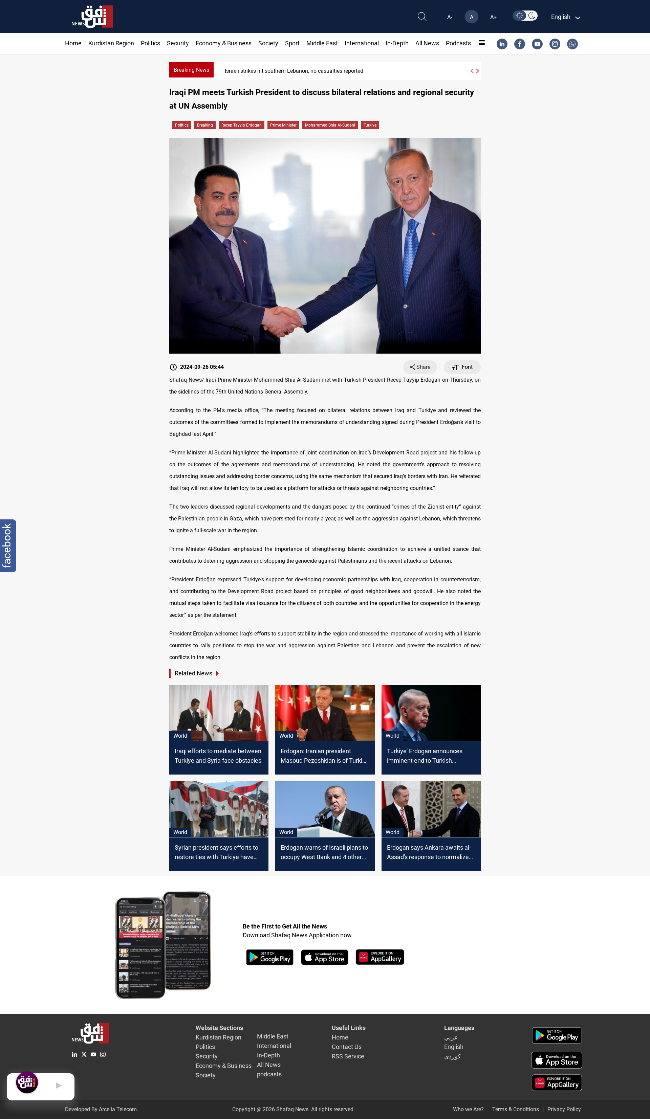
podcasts (458, 43)
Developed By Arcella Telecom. (101, 1109)
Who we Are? (468, 1109)
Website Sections (219, 1027)
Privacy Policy (564, 1109)
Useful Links (349, 1027)
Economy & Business (224, 43)
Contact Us (347, 1046)
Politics (150, 43)
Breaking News (191, 70)
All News (427, 43)
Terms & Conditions (515, 1109)
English (453, 1046)
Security (178, 43)
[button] (472, 71)
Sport (292, 43)
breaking (205, 125)
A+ (493, 17)
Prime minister (283, 125)
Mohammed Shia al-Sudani (330, 125)
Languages (459, 1027)
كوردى (452, 1056)
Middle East (322, 43)
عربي (451, 1037)
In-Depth (397, 43)
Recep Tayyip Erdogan (241, 125)
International (362, 43)
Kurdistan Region (111, 43)
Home (73, 43)
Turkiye (370, 125)
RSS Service (348, 1056)
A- (449, 17)
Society (268, 43)
